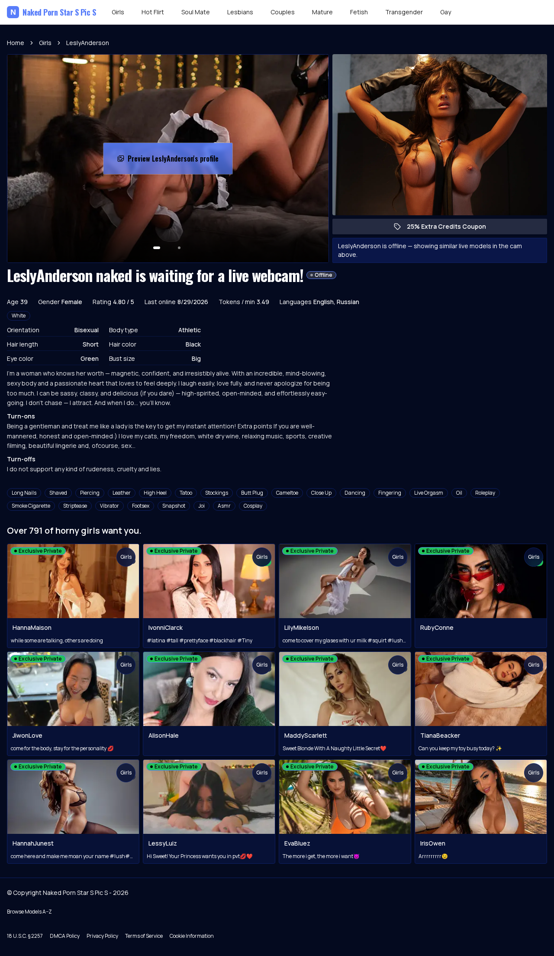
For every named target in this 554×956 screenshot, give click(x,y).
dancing (355, 492)
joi (201, 505)
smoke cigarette (31, 505)
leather (122, 492)
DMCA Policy (65, 936)
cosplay (253, 505)
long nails (24, 492)
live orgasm (428, 492)
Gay (445, 12)
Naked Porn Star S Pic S (53, 12)
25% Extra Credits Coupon (451, 228)
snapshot (173, 505)
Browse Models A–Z (29, 911)
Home (15, 43)
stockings (216, 492)
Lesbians (240, 12)
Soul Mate (195, 12)
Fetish (359, 12)
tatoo (186, 492)
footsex (140, 505)
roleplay (485, 492)
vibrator (109, 505)
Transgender (404, 12)
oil (459, 492)
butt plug (252, 492)
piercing (90, 492)
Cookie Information (192, 936)
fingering (389, 492)
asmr (224, 505)
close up (321, 492)
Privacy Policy (102, 936)
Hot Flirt (153, 12)
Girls (118, 12)
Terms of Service (144, 936)
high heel (155, 492)
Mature (322, 12)
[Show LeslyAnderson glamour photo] (179, 247)
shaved (58, 492)
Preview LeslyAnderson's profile (174, 161)
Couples (283, 12)
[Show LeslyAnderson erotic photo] (156, 247)
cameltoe (287, 492)
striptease (75, 505)
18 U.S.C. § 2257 (25, 936)
